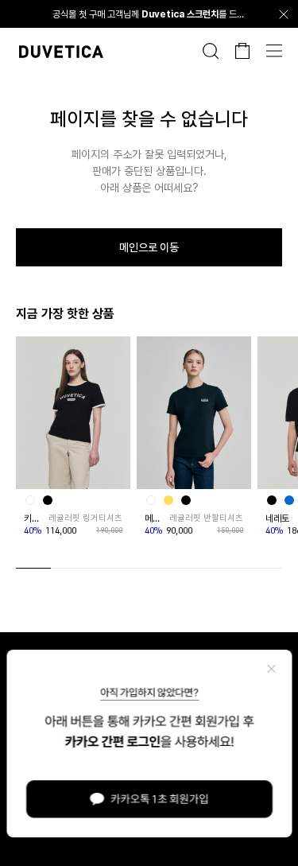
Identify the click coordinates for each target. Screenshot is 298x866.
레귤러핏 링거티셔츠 (85, 518)
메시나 (155, 518)
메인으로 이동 (149, 247)
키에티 (34, 518)
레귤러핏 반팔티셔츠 (206, 518)
